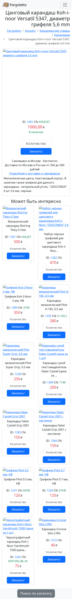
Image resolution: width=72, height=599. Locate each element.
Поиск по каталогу (36, 593)
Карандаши (62, 35)
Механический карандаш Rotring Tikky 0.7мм (18, 226)
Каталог (30, 31)
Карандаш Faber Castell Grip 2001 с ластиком (54, 429)
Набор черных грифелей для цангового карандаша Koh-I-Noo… (54, 242)
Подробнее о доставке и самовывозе (34, 173)
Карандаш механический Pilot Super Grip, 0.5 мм (18, 363)
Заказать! (36, 151)
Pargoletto (18, 4)
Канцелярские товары (55, 31)
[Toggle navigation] (65, 4)
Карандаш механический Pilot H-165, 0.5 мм (54, 305)
